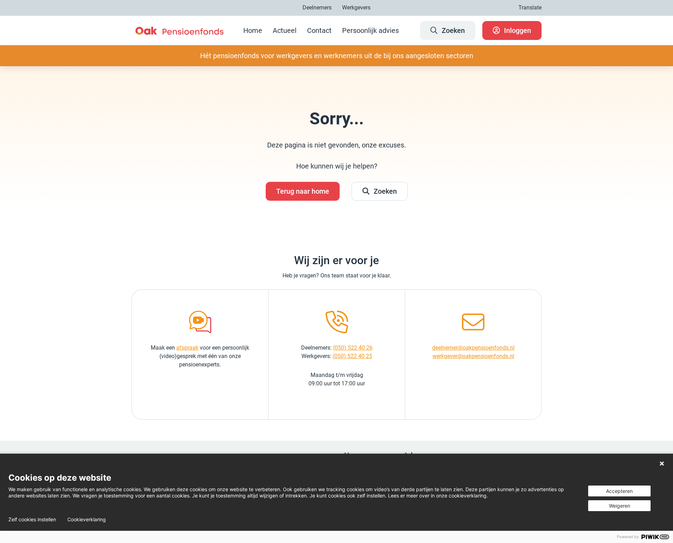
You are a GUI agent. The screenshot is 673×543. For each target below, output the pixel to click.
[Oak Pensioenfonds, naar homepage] (179, 31)
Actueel (285, 30)
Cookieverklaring (86, 519)
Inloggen (517, 30)
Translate (530, 7)
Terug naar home (302, 191)
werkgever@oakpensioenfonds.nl (473, 356)
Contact (319, 30)
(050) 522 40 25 (352, 356)
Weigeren (619, 506)
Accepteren (619, 491)
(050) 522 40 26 (353, 347)
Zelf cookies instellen (32, 519)
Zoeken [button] (385, 191)
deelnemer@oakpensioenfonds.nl (473, 347)
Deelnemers (317, 7)
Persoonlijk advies (370, 30)
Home (252, 30)
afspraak (187, 347)
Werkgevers (356, 7)
